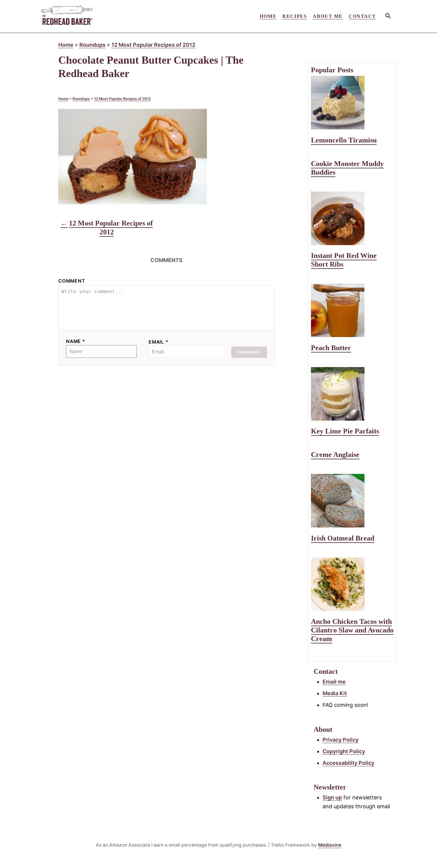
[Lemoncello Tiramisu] (352, 102)
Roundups (92, 45)
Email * (159, 342)
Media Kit (335, 693)
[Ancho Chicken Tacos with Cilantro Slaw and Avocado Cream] (352, 584)
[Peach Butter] (352, 310)
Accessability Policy (348, 763)
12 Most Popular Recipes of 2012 (153, 45)
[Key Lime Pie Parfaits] (352, 394)
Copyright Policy (344, 751)
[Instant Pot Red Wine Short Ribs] (352, 218)
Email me (334, 682)
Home (65, 45)
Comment (71, 281)
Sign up (332, 797)
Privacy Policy (341, 740)
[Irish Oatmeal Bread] (352, 500)
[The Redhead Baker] (93, 16)
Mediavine (329, 845)
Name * (75, 341)
